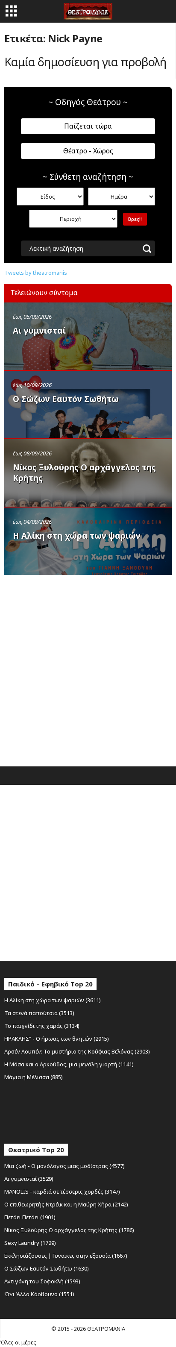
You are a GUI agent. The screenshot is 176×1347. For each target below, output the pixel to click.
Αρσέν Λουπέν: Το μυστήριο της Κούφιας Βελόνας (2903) (77, 1051)
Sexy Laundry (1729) (30, 1243)
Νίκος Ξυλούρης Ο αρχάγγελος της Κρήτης (84, 473)
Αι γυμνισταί (39, 330)
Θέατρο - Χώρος (88, 151)
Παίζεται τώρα (88, 126)
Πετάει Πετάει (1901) (30, 1217)
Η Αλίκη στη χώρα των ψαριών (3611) (52, 1000)
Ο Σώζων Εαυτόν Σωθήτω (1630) (46, 1268)
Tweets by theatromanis (35, 272)
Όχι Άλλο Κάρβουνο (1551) (39, 1294)
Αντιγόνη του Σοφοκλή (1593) (42, 1281)
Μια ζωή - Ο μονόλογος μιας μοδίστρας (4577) (64, 1166)
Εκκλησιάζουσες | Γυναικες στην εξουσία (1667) (65, 1255)
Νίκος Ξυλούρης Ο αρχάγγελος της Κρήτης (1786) (69, 1230)
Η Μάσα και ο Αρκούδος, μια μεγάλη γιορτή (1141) (69, 1064)
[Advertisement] (88, 669)
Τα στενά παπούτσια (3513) (39, 1013)
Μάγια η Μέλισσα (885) (33, 1077)
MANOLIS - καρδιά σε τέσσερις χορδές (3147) (62, 1191)
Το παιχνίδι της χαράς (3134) (41, 1026)
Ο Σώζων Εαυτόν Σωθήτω (66, 399)
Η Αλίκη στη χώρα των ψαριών (77, 535)
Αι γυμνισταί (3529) (28, 1179)
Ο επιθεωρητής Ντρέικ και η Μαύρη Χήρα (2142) (66, 1204)
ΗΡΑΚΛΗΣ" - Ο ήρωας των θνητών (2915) (56, 1038)
